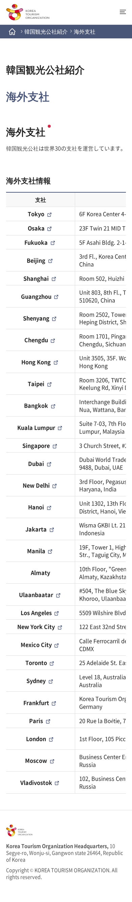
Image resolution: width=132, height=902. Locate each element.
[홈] (12, 31)
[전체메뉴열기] (120, 12)
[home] (27, 12)
